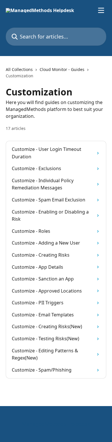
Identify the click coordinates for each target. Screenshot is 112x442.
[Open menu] (101, 10)
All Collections (19, 69)
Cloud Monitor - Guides (62, 69)
